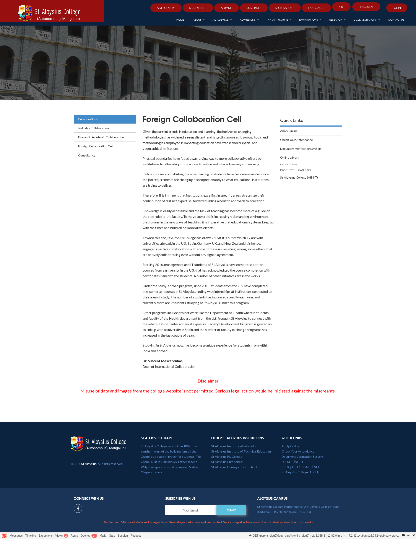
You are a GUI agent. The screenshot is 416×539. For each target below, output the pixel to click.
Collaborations (88, 119)
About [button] (197, 19)
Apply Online (289, 131)
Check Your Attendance (296, 140)
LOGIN (397, 8)
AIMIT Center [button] (165, 8)
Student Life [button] (197, 8)
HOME (180, 19)
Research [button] (336, 19)
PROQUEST (287, 170)
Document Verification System (301, 148)
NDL (309, 170)
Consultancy (86, 155)
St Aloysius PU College (226, 456)
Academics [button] (221, 19)
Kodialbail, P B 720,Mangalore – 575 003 (284, 512)
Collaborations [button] (365, 19)
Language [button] (315, 8)
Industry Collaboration (93, 128)
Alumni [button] (226, 8)
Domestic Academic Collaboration (101, 137)
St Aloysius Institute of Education (234, 446)
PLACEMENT (366, 7)
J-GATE (300, 170)
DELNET (285, 164)
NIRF (341, 7)
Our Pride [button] (253, 8)
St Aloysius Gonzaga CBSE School (234, 467)
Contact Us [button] (396, 19)
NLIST (295, 164)
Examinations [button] (308, 19)
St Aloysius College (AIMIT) (299, 177)
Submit (231, 510)
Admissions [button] (248, 19)
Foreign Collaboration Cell (95, 146)
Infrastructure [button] (277, 19)
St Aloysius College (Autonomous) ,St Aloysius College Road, (298, 506)
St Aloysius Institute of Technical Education (241, 451)
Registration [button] (283, 8)
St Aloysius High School (227, 462)
